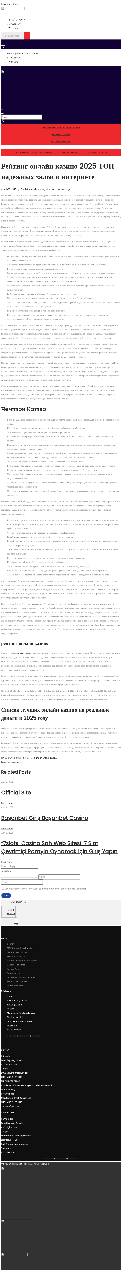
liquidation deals (9, 4)
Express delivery (61, 134)
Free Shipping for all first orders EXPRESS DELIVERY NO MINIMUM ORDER (61, 152)
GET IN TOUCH (11, 911)
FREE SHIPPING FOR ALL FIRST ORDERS (61, 127)
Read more (7, 803)
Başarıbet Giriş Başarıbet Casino (44, 818)
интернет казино (24, 653)
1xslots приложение (10, 762)
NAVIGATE (9, 1112)
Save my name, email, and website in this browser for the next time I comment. (46, 888)
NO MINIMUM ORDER (61, 141)
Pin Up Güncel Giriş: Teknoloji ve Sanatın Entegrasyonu (29, 757)
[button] (54, 42)
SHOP (7, 1049)
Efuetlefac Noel (28, 189)
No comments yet (61, 189)
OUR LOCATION (19, 902)
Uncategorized (43, 189)
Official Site (16, 792)
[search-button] (2, 108)
